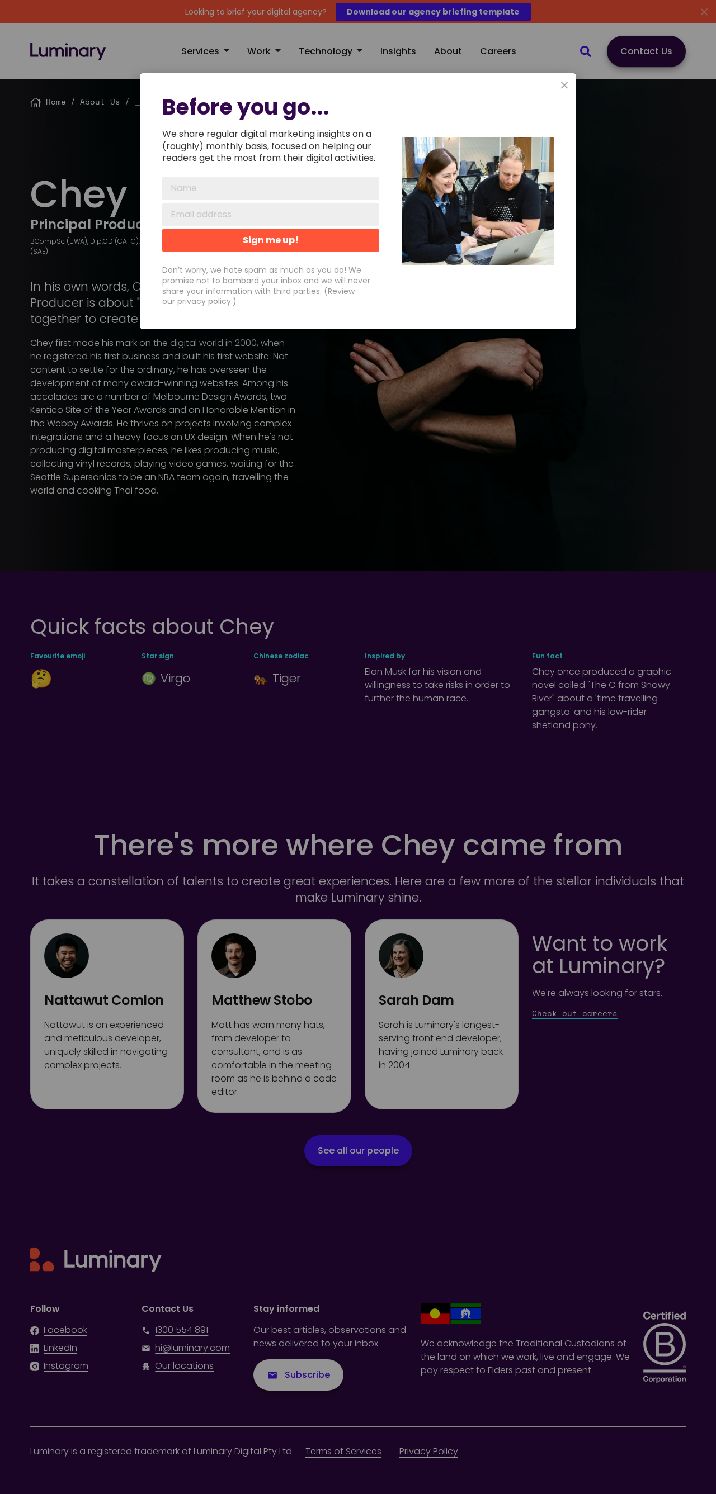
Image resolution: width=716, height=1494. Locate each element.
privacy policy (204, 301)
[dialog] (358, 201)
